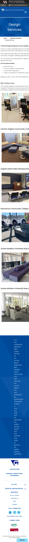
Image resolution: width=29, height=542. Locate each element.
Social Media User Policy (14, 516)
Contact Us (14, 498)
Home (5, 38)
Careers (14, 504)
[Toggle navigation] (25, 12)
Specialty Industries (15, 38)
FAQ (14, 501)
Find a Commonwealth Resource (19, 5)
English (3, 5)
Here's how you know (20, 2)
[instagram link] (19, 512)
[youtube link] (10, 512)
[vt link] (14, 530)
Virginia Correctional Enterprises (16, 1)
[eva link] (14, 525)
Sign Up (22, 540)
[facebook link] (15, 512)
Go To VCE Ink (14, 495)
